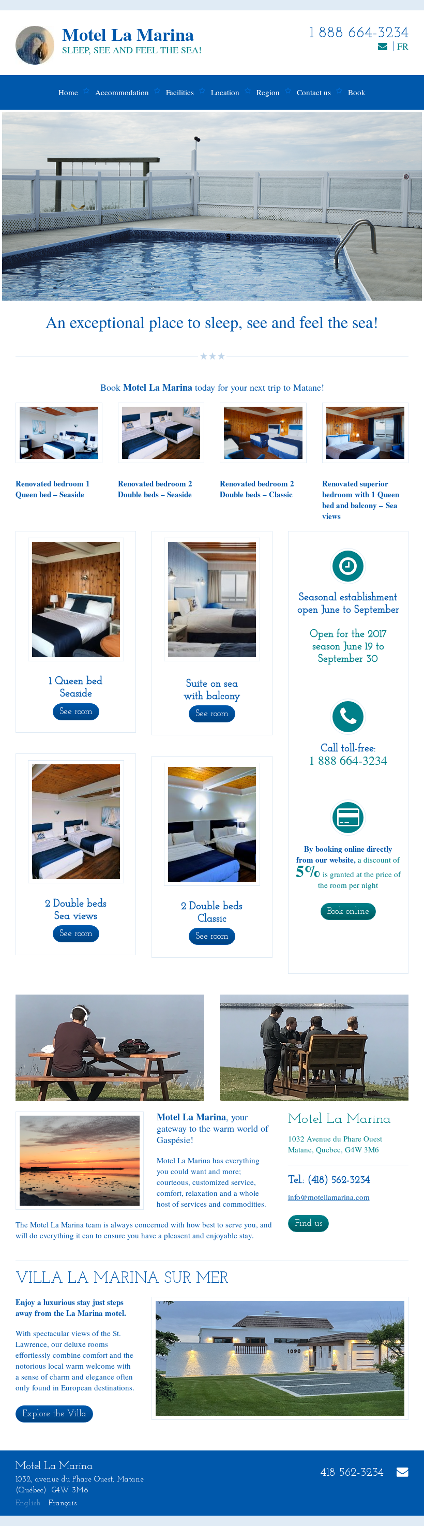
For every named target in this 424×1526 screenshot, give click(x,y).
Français (63, 1503)
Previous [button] (35, 206)
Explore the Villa (54, 1414)
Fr (402, 46)
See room (76, 711)
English (28, 1503)
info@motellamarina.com (329, 1197)
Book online (348, 911)
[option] (212, 206)
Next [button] (389, 206)
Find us (308, 1223)
